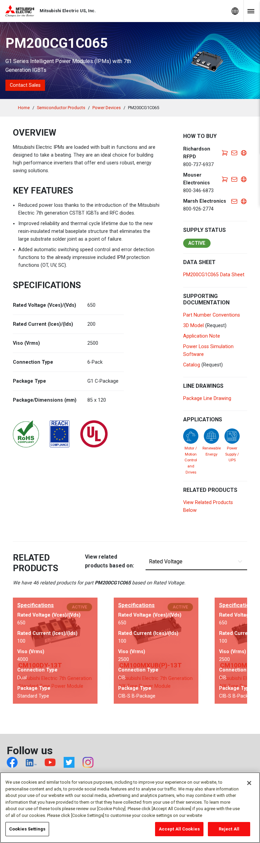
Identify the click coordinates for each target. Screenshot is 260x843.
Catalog (191, 365)
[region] (130, 807)
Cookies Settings (27, 828)
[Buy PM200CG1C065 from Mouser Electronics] (224, 179)
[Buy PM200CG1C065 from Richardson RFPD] (224, 153)
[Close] (249, 783)
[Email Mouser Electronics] (234, 179)
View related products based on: (109, 561)
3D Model (193, 325)
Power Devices (106, 107)
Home (24, 107)
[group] (55, 651)
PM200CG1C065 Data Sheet (213, 275)
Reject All (229, 828)
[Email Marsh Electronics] (234, 201)
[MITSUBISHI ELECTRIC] (22, 11)
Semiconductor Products (61, 107)
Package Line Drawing (207, 398)
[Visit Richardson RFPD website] (243, 153)
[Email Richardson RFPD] (234, 153)
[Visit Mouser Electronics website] (243, 179)
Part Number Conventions (211, 315)
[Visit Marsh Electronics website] (243, 201)
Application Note (201, 336)
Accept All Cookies (179, 828)
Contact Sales (25, 85)
